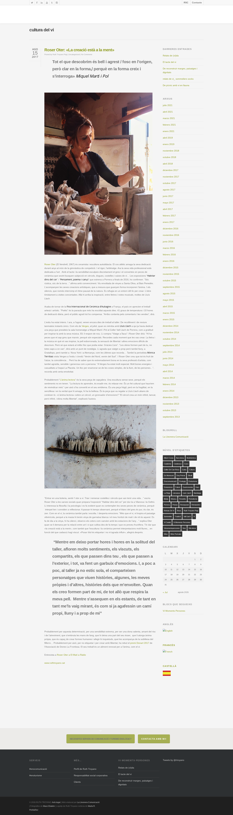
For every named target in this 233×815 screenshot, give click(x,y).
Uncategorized (74, 54)
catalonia (167, 464)
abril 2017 (168, 209)
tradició (178, 516)
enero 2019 (168, 144)
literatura (176, 493)
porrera (167, 505)
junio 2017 (168, 196)
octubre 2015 (169, 280)
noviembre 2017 (171, 176)
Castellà (170, 666)
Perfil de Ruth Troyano (85, 769)
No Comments (86, 54)
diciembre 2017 (170, 170)
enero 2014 (168, 391)
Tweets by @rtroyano (173, 760)
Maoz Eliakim (49, 806)
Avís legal (56, 802)
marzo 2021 (169, 118)
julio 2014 (167, 352)
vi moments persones (181, 522)
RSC (186, 2)
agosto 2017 (169, 189)
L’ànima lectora (67, 379)
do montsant (169, 475)
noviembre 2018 (171, 150)
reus (179, 511)
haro (197, 487)
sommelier (168, 516)
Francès (169, 645)
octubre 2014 (169, 339)
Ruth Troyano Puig (60, 54)
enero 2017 (168, 222)
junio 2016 (168, 241)
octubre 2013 (169, 410)
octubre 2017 (169, 183)
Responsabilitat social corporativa (90, 775)
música (173, 499)
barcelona (180, 458)
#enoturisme (35, 775)
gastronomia (188, 487)
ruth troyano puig (191, 511)
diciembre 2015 (170, 267)
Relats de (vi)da (171, 55)
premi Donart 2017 (139, 643)
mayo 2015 (168, 300)
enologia (182, 481)
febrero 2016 (169, 254)
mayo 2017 (168, 202)
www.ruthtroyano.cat (54, 663)
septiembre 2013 (171, 416)
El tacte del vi (169, 62)
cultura (192, 470)
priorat (175, 505)
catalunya (177, 464)
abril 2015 (168, 306)
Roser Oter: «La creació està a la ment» (79, 49)
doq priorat (180, 475)
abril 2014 (168, 371)
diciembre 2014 (170, 326)
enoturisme (192, 481)
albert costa (168, 458)
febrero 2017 (169, 215)
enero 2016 (168, 261)
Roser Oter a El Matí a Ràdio (71, 655)
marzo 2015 (169, 313)
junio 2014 (168, 358)
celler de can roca (171, 470)
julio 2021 (167, 105)
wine (166, 534)
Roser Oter (50, 264)
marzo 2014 (169, 378)
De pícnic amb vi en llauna (176, 85)
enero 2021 (168, 131)
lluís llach (187, 493)
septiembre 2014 (171, 345)
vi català (167, 522)
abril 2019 (168, 137)
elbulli (190, 475)
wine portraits (175, 534)
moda (166, 499)
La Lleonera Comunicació (175, 436)
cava (186, 464)
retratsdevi (195, 505)
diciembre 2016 (170, 228)
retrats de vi (169, 511)
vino (184, 528)
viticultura (192, 528)
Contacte (197, 2)
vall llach (187, 516)
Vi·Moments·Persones (174, 611)
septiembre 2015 (171, 287)
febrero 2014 (169, 384)
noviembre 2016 (171, 235)
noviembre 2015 (171, 274)
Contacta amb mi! (154, 739)
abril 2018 (168, 163)
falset (177, 487)
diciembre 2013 (170, 397)
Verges (85, 326)
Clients (77, 782)
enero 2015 (168, 319)
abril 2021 (168, 111)
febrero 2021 (169, 124)
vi (194, 516)
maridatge (197, 493)
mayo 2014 (168, 365)
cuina (184, 470)
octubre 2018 (169, 157)
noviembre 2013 (171, 404)
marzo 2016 (169, 248)
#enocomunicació (38, 769)
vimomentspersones (172, 528)
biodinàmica (191, 458)
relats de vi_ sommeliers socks (178, 79)
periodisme (193, 499)
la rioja (167, 493)
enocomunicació (170, 481)
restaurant (184, 505)
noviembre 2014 (171, 332)
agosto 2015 (169, 293)
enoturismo (168, 487)
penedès (182, 499)
